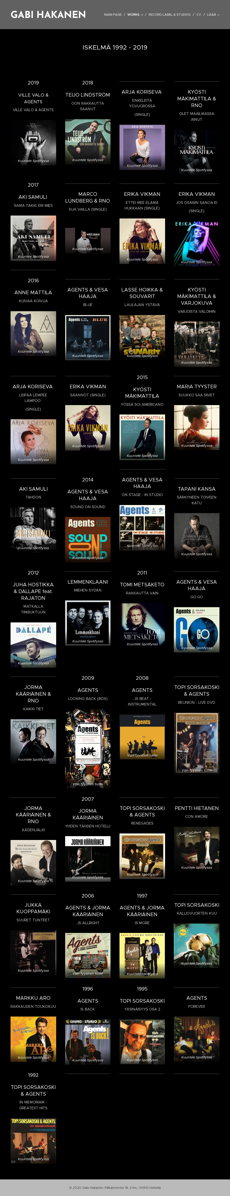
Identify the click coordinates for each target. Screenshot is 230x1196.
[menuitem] (114, 14)
